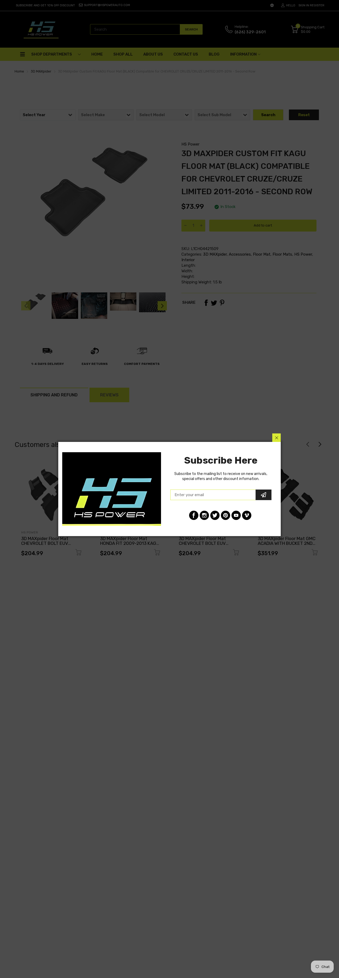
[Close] (276, 437)
